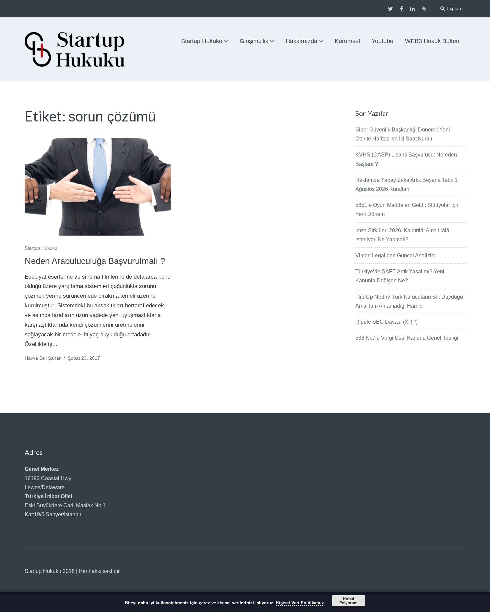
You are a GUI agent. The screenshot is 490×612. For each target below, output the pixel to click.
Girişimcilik (254, 41)
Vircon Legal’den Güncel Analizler (395, 255)
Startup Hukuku (201, 41)
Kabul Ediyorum (348, 601)
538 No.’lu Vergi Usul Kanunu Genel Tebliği (406, 338)
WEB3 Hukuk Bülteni (433, 41)
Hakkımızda (301, 41)
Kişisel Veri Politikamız (300, 602)
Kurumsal (347, 41)
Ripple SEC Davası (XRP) (386, 322)
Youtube (382, 41)
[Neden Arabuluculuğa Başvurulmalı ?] (98, 187)
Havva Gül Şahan (43, 358)
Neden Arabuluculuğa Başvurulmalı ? (95, 261)
